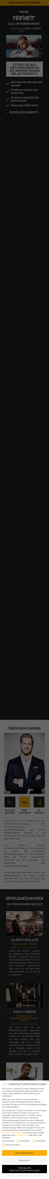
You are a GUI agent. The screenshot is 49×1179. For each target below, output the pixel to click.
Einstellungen (21, 1135)
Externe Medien (13, 1145)
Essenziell (10, 1141)
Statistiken (25, 1141)
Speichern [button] (24, 1160)
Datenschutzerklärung (12, 1133)
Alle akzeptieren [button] (24, 1153)
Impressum (39, 1175)
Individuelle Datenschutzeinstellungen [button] (24, 1169)
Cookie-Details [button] (11, 1175)
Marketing (40, 1141)
